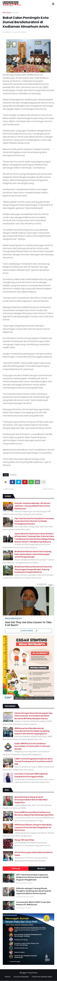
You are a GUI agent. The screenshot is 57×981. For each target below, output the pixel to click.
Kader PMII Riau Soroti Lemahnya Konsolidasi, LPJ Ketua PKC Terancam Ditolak (32, 746)
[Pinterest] (25, 482)
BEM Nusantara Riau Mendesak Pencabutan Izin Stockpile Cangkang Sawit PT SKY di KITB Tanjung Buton (32, 731)
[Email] (37, 482)
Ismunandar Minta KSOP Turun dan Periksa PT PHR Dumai (33, 903)
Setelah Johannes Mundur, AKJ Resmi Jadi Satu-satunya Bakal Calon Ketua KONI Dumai (32, 506)
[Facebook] (12, 482)
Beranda (7, 12)
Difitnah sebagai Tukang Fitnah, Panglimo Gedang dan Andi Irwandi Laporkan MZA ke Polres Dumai (33, 891)
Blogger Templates (28, 972)
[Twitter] (18, 482)
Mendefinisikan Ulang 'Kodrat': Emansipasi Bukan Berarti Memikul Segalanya (31, 800)
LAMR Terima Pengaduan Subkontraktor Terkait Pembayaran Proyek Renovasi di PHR (34, 761)
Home (7, 976)
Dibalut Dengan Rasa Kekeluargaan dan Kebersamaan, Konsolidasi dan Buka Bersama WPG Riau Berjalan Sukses (33, 716)
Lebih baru (9, 489)
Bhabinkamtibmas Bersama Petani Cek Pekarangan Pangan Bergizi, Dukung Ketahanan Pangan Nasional (33, 569)
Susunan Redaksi (21, 976)
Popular (16, 868)
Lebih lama (48, 489)
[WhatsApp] (31, 482)
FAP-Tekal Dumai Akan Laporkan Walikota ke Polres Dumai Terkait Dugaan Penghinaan (32, 877)
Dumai (15, 12)
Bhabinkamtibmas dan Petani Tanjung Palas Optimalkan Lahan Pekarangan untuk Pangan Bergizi (33, 554)
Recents (41, 868)
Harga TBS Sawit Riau (24, 840)
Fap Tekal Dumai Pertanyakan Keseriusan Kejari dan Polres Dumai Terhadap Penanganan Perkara (34, 521)
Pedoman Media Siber (42, 976)
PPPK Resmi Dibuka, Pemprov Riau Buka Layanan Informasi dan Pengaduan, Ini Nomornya (33, 827)
